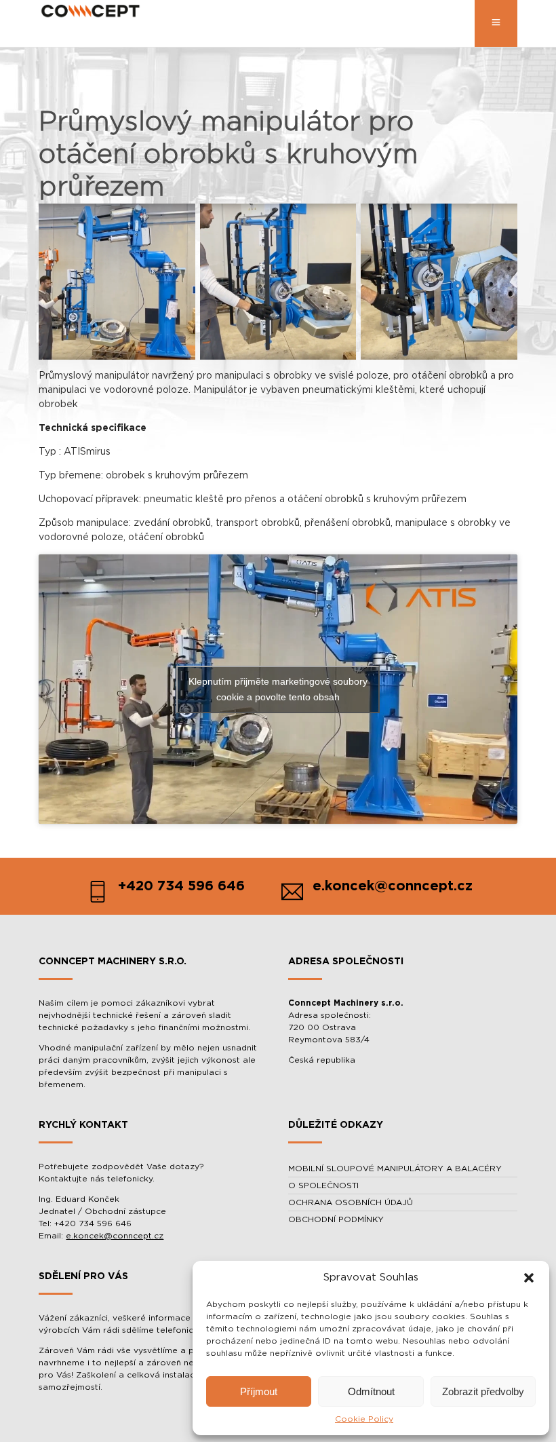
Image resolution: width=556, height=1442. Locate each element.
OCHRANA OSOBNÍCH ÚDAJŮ (350, 1202)
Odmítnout (371, 1391)
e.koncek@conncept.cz (114, 1236)
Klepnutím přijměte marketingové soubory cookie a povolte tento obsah (278, 689)
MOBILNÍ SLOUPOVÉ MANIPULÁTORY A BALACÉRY (395, 1168)
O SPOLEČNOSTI (323, 1185)
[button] (529, 1278)
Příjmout (258, 1391)
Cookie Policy (364, 1419)
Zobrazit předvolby (483, 1391)
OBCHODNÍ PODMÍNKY (336, 1219)
